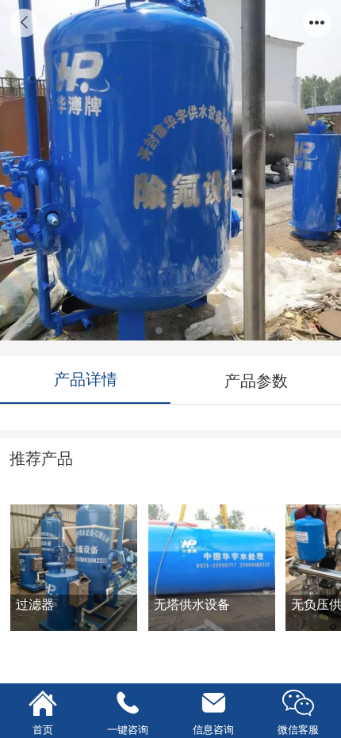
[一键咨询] (128, 703)
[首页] (43, 703)
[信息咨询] (213, 703)
